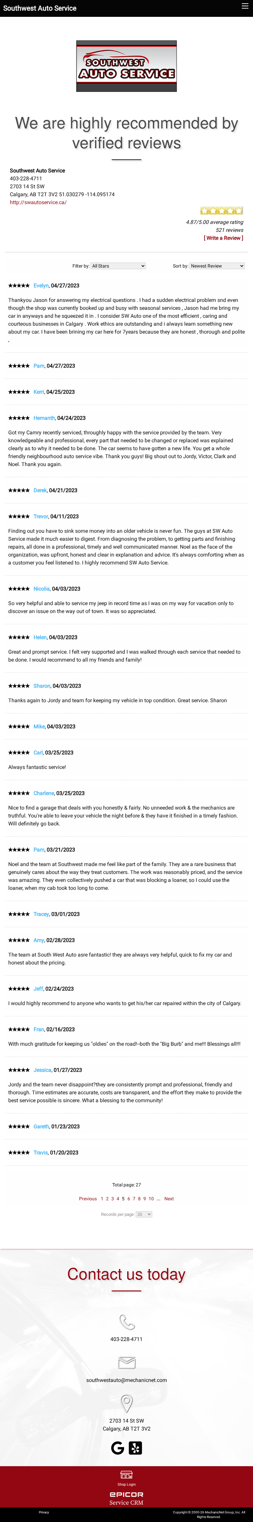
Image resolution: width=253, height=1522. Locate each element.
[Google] (117, 1448)
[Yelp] (135, 1448)
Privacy (44, 1512)
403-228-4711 (126, 1339)
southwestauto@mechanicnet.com (126, 1380)
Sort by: (181, 266)
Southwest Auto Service (39, 8)
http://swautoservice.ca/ (38, 202)
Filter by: (81, 266)
